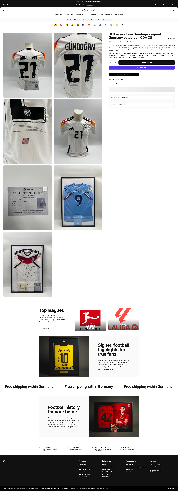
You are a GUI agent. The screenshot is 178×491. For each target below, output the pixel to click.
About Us (128, 472)
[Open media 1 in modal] (27, 65)
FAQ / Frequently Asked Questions (136, 467)
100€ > (91, 20)
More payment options (141, 71)
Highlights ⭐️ (77, 20)
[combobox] (156, 5)
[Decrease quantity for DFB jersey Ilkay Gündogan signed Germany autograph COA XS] (110, 62)
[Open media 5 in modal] (27, 197)
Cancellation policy (107, 472)
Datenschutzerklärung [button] (102, 488)
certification (129, 464)
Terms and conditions (108, 467)
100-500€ (98, 20)
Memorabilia (82, 472)
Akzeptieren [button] (171, 488)
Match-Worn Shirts (84, 469)
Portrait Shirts (83, 467)
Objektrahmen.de (96, 1)
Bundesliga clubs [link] (90, 327)
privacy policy (106, 474)
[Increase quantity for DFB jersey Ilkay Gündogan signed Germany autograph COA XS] (115, 62)
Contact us (105, 476)
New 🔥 (69, 20)
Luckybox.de (88, 1)
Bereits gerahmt (107, 20)
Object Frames (83, 476)
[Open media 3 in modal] (27, 131)
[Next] (101, 5)
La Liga (123, 324)
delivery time (106, 469)
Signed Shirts (82, 464)
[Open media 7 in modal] (27, 264)
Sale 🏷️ (85, 20)
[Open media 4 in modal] (78, 131)
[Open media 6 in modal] (78, 197)
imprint (104, 464)
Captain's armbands (84, 474)
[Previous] (67, 5)
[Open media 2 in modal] (78, 65)
